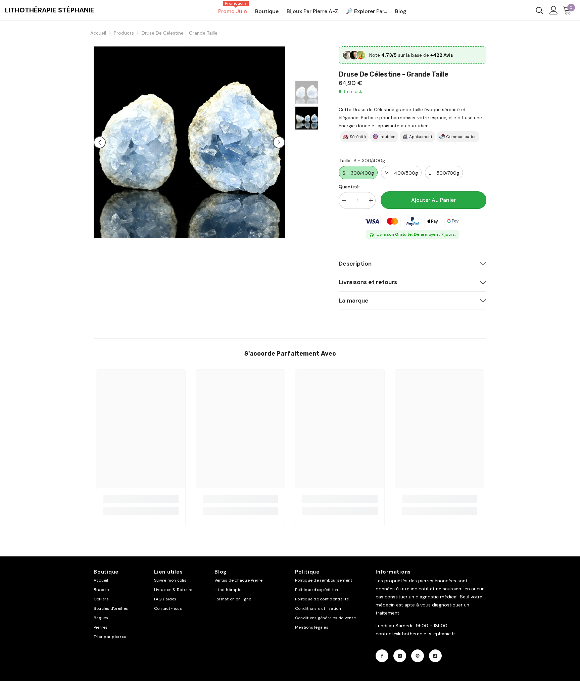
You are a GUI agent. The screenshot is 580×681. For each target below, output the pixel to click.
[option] (189, 142)
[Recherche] (539, 10)
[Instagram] (399, 655)
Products (124, 33)
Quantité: (349, 187)
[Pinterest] (417, 655)
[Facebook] (382, 655)
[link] (141, 499)
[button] (100, 142)
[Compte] (553, 10)
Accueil (98, 33)
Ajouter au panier (433, 199)
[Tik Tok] (435, 655)
